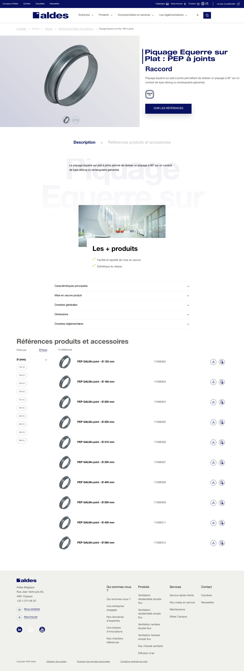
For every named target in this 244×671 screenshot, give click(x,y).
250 (22, 392)
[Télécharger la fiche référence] (213, 362)
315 (22, 400)
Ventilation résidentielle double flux (149, 599)
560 (22, 441)
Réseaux (49, 29)
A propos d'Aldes (10, 4)
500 (22, 432)
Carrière (26, 4)
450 (22, 424)
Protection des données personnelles (93, 662)
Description (84, 143)
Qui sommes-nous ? (119, 599)
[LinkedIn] (20, 630)
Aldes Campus (178, 617)
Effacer (43, 350)
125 (22, 367)
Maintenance (177, 609)
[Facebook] (31, 630)
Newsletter (54, 4)
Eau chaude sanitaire (150, 646)
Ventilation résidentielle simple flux (149, 614)
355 (22, 408)
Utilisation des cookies (56, 662)
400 (22, 416)
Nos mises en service (182, 603)
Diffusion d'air (146, 653)
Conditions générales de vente (134, 662)
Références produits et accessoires (139, 143)
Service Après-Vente (182, 595)
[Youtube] (42, 630)
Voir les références (168, 108)
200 (22, 384)
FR (206, 4)
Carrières (206, 595)
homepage (21, 29)
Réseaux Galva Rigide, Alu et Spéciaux (76, 29)
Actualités (40, 4)
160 (22, 375)
